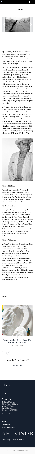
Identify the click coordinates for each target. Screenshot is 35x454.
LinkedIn (4, 393)
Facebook (4, 391)
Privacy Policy (6, 424)
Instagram (4, 388)
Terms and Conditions (8, 427)
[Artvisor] (1, 2)
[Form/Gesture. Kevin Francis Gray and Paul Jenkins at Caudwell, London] (17, 320)
